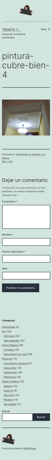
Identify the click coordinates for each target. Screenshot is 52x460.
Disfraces (9, 336)
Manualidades (11, 340)
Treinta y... (11, 30)
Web (4, 268)
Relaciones (10, 377)
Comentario (9, 201)
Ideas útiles (10, 368)
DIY (4, 331)
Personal (7, 358)
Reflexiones (10, 372)
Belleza (8, 386)
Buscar (6, 411)
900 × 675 (7, 161)
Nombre (7, 234)
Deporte (8, 390)
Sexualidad (10, 404)
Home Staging (10, 345)
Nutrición (9, 395)
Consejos (9, 349)
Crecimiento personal (16, 363)
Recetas (8, 399)
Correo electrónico (13, 251)
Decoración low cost (15, 354)
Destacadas (8, 327)
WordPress (30, 448)
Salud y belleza (10, 381)
